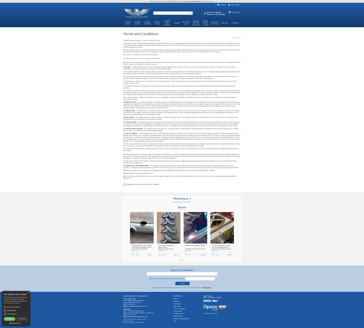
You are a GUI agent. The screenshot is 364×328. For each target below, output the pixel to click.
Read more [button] (134, 250)
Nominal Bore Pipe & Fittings (196, 23)
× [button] (28, 293)
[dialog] (16, 308)
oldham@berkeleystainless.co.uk (137, 316)
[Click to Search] (191, 13)
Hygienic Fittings (137, 23)
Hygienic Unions (128, 23)
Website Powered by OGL (210, 313)
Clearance (235, 23)
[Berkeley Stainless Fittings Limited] (136, 13)
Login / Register (235, 5)
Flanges (177, 23)
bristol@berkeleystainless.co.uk (137, 306)
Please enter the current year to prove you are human (166, 279)
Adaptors (224, 23)
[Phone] (205, 13)
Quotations (222, 5)
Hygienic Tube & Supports (167, 23)
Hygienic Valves (157, 23)
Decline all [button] (22, 319)
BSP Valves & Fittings (214, 23)
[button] (16, 323)
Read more (17, 303)
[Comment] (189, 255)
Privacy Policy (207, 287)
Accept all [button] (9, 319)
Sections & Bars (186, 23)
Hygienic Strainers (147, 23)
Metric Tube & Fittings (205, 23)
